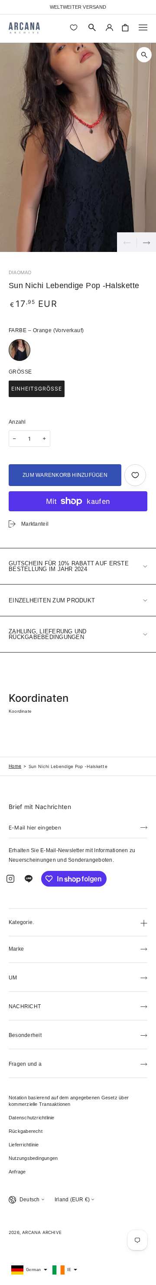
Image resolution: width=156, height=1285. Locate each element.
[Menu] (143, 27)
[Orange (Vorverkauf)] (19, 350)
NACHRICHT (25, 1006)
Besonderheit (25, 1035)
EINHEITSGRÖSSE (36, 388)
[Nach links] (126, 242)
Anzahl (17, 422)
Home (15, 765)
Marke (16, 949)
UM (13, 978)
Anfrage (17, 1171)
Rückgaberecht (25, 1131)
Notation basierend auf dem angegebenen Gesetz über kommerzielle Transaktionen (69, 1101)
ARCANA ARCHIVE (42, 1232)
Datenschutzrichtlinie (32, 1117)
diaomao (20, 272)
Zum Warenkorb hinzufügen (65, 475)
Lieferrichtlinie (24, 1144)
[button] (92, 27)
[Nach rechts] (146, 242)
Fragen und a (25, 1064)
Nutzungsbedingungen (33, 1158)
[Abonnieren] (143, 826)
